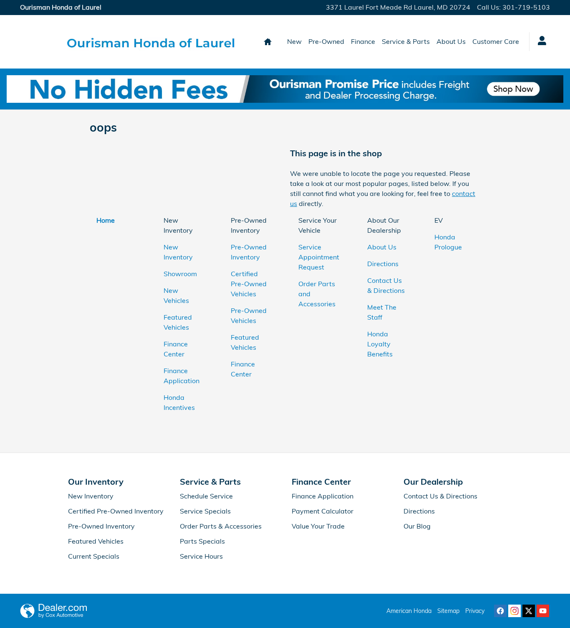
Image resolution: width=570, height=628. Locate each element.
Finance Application (322, 496)
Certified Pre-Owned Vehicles (249, 284)
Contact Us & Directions (440, 496)
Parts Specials (202, 541)
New (294, 41)
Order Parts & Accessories (221, 526)
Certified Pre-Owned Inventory (116, 511)
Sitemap (448, 611)
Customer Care (495, 41)
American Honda (408, 611)
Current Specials (93, 556)
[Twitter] (528, 611)
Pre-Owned (326, 41)
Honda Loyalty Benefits (380, 344)
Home (105, 220)
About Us (451, 41)
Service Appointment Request (318, 257)
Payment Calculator (322, 511)
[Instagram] (514, 611)
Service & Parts (406, 41)
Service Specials (205, 511)
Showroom (180, 274)
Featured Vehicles (96, 541)
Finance (363, 41)
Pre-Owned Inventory (101, 526)
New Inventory (90, 496)
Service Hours (201, 556)
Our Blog (417, 526)
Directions (382, 263)
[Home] (42, 42)
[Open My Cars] (540, 41)
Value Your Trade (318, 526)
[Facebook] (500, 611)
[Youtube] (543, 611)
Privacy (474, 611)
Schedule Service (206, 496)
